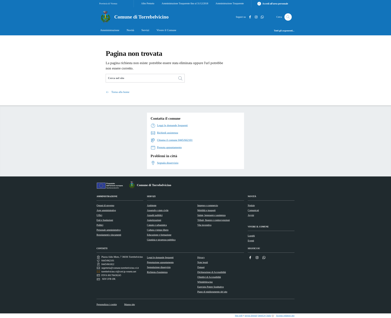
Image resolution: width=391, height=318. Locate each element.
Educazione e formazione (159, 235)
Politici (100, 225)
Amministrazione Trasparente (230, 3)
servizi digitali (251, 315)
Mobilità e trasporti (206, 210)
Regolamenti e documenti (109, 235)
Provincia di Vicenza (108, 3)
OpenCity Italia (264, 315)
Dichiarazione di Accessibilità (211, 272)
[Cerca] (180, 78)
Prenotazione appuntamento (160, 262)
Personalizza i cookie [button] (107, 304)
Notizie (251, 205)
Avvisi (251, 215)
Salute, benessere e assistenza (211, 215)
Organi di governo (105, 205)
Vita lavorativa (204, 225)
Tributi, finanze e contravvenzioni (213, 220)
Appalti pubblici (155, 215)
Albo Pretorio (147, 3)
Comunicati (253, 210)
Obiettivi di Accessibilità (209, 277)
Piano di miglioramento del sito (212, 291)
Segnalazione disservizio (159, 267)
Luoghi (251, 235)
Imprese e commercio (207, 205)
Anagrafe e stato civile (157, 210)
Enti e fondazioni (105, 220)
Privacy (201, 257)
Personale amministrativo (109, 230)
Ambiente (151, 205)
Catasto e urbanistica (157, 225)
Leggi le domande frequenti (160, 257)
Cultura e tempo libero (157, 230)
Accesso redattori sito (285, 315)
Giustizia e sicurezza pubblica (161, 239)
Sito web (239, 315)
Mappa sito (129, 304)
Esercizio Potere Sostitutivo (210, 287)
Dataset (201, 267)
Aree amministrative (106, 210)
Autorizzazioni (154, 220)
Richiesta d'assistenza (157, 272)
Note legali (202, 262)
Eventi (251, 240)
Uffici (99, 215)
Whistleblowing (205, 282)
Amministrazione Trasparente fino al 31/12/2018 (185, 3)
